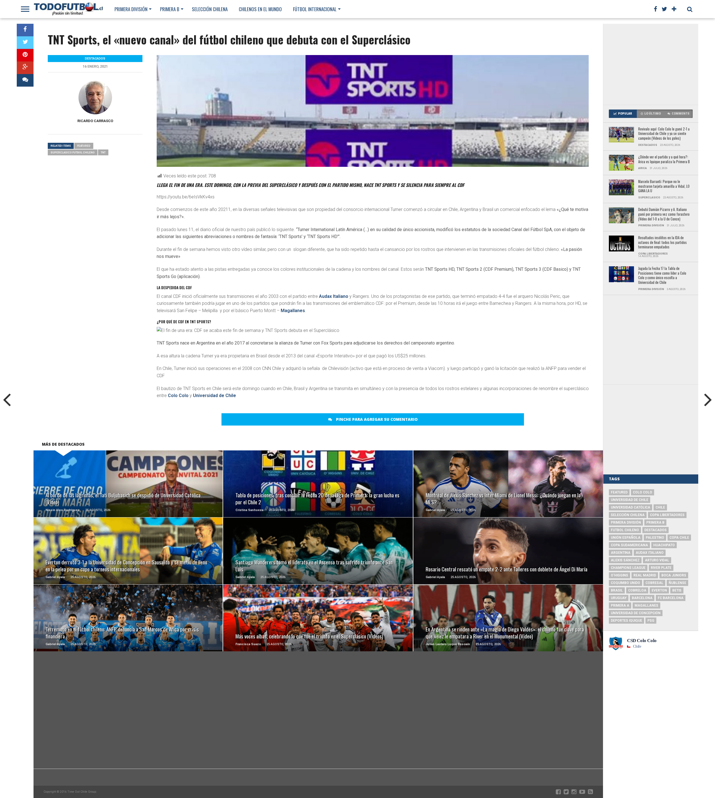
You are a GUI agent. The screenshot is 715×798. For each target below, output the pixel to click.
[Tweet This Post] (25, 42)
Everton (659, 590)
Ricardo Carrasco (95, 121)
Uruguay (618, 598)
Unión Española (625, 538)
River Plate (661, 568)
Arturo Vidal (657, 560)
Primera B (169, 9)
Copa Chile (679, 538)
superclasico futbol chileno (73, 152)
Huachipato (664, 545)
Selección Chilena (210, 9)
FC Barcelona (670, 598)
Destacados (655, 530)
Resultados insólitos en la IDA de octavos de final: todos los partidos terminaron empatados (662, 243)
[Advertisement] (651, 64)
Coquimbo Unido (625, 583)
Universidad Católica (630, 507)
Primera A (620, 605)
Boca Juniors (673, 575)
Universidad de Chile (214, 395)
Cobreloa (637, 590)
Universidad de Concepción (636, 613)
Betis (676, 590)
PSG (650, 621)
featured (83, 145)
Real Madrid (644, 575)
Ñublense (677, 583)
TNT (103, 152)
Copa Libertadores (667, 515)
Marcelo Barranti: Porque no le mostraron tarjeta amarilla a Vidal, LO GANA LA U (664, 186)
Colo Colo (178, 395)
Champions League (628, 568)
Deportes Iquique (626, 621)
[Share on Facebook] (25, 30)
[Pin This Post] (25, 55)
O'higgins (619, 575)
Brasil (617, 590)
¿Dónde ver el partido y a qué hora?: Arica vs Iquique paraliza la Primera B (664, 159)
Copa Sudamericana (629, 545)
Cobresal (654, 583)
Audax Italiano (333, 296)
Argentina (620, 553)
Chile (660, 507)
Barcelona (642, 598)
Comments (681, 113)
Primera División (131, 9)
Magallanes (293, 310)
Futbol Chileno (625, 530)
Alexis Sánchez (625, 560)
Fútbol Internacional (315, 9)
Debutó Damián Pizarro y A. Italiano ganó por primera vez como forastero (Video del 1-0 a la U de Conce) (664, 214)
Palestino (655, 538)
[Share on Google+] (25, 67)
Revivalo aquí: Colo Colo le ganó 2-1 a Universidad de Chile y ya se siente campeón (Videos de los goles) (664, 134)
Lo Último (652, 113)
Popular (625, 113)
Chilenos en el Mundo (260, 9)
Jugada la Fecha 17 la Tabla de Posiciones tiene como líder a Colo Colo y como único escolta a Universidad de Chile (662, 275)
